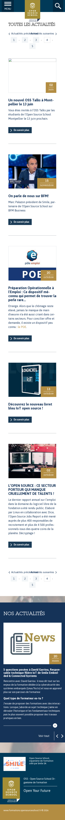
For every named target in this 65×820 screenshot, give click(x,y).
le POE (22, 326)
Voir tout (43, 735)
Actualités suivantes (42, 33)
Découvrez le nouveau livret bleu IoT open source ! (30, 406)
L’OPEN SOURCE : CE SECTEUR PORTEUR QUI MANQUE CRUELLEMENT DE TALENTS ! (32, 490)
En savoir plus (21, 130)
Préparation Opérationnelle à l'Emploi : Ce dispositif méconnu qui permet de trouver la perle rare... (32, 294)
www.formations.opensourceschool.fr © (23, 810)
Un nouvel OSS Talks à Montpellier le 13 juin (31, 102)
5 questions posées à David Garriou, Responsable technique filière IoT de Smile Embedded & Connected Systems (31, 672)
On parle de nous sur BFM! (28, 196)
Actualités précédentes (24, 33)
